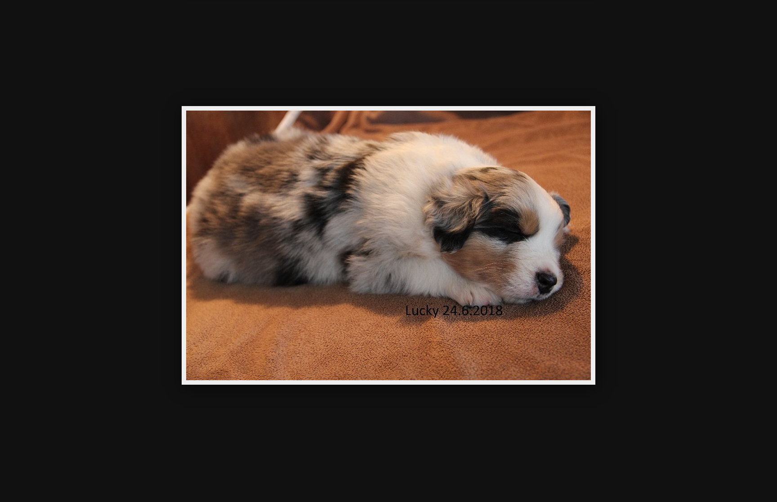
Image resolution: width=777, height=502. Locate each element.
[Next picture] (465, 20)
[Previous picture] (312, 20)
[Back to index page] (339, 20)
